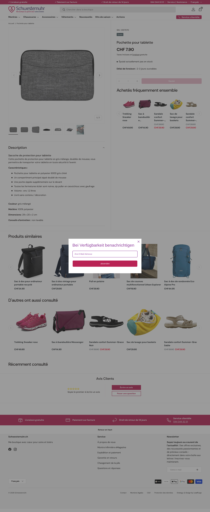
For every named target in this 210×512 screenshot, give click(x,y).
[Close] (138, 242)
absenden (105, 263)
